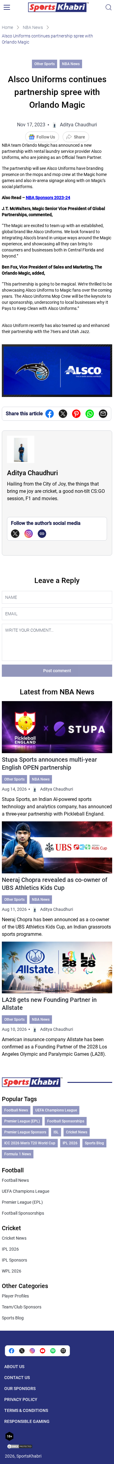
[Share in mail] (103, 413)
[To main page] (58, 7)
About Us (14, 1366)
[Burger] (7, 7)
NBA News (33, 27)
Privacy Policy (20, 1399)
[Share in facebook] (49, 413)
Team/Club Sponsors (21, 1306)
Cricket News (76, 1132)
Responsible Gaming (27, 1421)
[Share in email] (63, 1350)
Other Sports (44, 64)
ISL (56, 1132)
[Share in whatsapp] (89, 413)
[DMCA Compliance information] (20, 1447)
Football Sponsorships (65, 1121)
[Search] (108, 7)
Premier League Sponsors (25, 1132)
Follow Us (45, 137)
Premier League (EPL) (22, 1121)
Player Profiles (15, 1296)
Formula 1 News (17, 1154)
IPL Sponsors (14, 1260)
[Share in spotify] (53, 1350)
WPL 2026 (11, 1271)
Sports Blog (94, 1143)
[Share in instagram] (32, 1350)
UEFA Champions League (56, 1110)
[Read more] (57, 759)
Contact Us (17, 1377)
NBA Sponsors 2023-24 (48, 197)
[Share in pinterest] (76, 413)
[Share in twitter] (63, 413)
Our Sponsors (20, 1388)
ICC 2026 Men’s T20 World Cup (29, 1143)
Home (7, 27)
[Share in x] (22, 1350)
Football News (16, 1110)
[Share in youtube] (42, 1350)
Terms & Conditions (26, 1410)
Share (79, 137)
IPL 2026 (70, 1143)
